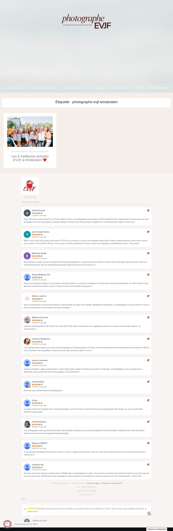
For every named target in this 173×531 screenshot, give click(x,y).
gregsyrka (24, 151)
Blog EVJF (32, 151)
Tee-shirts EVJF (122, 88)
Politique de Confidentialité (112, 483)
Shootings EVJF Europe (45, 88)
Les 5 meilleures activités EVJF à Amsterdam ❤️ (30, 158)
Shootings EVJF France (15, 88)
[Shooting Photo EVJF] (86, 21)
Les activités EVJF (42, 151)
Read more (130, 222)
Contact (139, 88)
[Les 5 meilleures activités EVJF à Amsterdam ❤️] (30, 131)
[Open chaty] (7, 524)
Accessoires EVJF (99, 88)
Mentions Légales (93, 483)
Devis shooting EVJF (159, 88)
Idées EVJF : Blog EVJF (73, 88)
